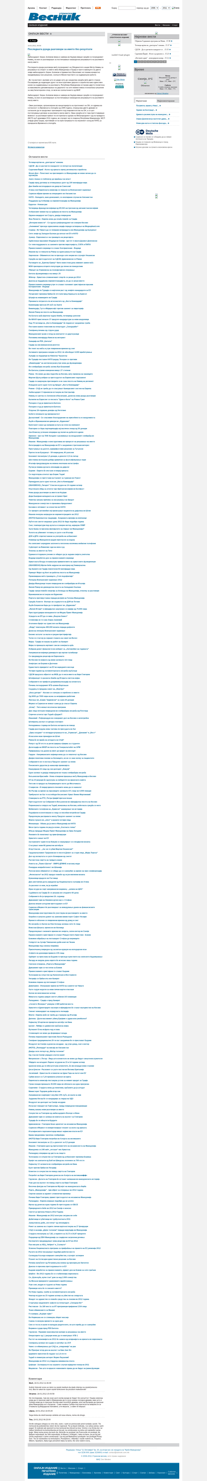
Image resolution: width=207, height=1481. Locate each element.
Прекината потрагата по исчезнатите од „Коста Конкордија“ (55, 301)
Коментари (108, 1473)
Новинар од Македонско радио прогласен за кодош (52, 540)
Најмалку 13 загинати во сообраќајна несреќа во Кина (53, 1164)
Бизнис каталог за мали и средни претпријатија (50, 634)
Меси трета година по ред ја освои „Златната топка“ (52, 827)
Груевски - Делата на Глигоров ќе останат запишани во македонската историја (64, 1179)
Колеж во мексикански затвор (42, 993)
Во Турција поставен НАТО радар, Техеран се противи (53, 359)
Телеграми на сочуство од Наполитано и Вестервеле (53, 975)
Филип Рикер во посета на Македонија (46, 312)
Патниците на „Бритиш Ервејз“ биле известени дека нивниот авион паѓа (61, 263)
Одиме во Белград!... (145, 110)
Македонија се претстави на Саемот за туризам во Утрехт (55, 478)
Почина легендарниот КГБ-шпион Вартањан (48, 685)
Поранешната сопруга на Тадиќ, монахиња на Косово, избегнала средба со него (65, 805)
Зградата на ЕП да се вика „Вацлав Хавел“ (48, 616)
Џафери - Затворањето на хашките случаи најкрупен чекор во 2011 (59, 1365)
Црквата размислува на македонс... (152, 114)
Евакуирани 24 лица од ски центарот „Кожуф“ (49, 769)
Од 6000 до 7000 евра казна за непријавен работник (52, 696)
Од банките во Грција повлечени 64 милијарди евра (52, 569)
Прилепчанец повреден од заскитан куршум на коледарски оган (58, 949)
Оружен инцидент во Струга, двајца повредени (50, 215)
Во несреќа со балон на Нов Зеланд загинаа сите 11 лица (54, 924)
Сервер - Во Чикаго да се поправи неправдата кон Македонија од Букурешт (63, 230)
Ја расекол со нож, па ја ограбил (43, 885)
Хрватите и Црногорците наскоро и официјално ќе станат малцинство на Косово (65, 1008)
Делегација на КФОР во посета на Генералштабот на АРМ (54, 747)
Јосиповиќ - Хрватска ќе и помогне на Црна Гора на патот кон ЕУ (57, 1073)
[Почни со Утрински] (119, 76)
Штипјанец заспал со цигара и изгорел (46, 722)
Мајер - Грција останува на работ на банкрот (48, 642)
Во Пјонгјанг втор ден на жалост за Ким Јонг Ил (50, 1350)
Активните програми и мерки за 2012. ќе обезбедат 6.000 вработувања (60, 352)
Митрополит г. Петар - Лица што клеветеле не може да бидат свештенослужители (65, 1059)
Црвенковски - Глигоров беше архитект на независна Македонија (58, 1124)
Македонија (75, 1473)
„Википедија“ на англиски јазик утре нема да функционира (55, 363)
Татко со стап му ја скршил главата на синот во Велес (53, 638)
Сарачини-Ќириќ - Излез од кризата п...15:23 (152, 54)
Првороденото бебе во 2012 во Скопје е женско (50, 1208)
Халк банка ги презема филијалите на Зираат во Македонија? (56, 529)
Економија (86, 1473)
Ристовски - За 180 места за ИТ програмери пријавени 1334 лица (58, 1306)
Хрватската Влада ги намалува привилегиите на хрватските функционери (62, 562)
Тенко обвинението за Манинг (42, 1310)
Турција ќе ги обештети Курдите (43, 1120)
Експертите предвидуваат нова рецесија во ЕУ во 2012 (53, 1241)
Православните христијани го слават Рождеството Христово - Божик (60, 935)
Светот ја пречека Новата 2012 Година (46, 1212)
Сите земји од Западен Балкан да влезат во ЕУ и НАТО (53, 234)
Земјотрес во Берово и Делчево (43, 664)
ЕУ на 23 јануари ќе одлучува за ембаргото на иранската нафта (57, 780)
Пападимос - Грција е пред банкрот (44, 1000)
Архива (31, 8)
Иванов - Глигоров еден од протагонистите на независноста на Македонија (62, 1146)
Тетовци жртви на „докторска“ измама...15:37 (152, 45)
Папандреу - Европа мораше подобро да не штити (51, 1201)
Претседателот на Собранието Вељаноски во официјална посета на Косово (63, 802)
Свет (118, 1473)
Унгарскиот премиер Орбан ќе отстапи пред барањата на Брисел (58, 294)
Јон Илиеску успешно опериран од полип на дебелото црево (56, 432)
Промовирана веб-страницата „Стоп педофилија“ (51, 576)
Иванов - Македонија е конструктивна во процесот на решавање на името (62, 442)
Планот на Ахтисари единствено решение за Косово (52, 1259)
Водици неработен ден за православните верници (51, 558)
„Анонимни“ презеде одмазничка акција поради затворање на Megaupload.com (64, 226)
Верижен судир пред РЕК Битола (43, 1328)
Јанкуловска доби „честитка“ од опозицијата (49, 1223)
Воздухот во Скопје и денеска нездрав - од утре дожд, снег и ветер (59, 1044)
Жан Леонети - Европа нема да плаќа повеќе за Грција (53, 219)
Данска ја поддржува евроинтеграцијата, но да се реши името (56, 281)
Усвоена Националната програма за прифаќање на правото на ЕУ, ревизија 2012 (65, 1248)
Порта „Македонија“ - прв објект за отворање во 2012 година (56, 1190)
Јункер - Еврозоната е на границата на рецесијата (51, 237)
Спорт (175, 25)
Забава (152, 1473)
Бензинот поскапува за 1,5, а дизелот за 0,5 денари (52, 1142)
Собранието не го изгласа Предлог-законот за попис (52, 762)
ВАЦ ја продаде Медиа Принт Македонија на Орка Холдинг (55, 831)
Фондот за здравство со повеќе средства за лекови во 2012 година (59, 1299)
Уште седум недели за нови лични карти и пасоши (51, 989)
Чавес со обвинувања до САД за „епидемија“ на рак (52, 1346)
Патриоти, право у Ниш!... (147, 106)
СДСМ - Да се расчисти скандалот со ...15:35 (152, 50)
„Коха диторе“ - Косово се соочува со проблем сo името (54, 693)
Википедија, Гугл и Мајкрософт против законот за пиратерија (56, 308)
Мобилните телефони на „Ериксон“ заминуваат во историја (55, 809)
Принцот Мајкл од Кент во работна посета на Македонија (54, 573)
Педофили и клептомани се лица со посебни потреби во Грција (57, 813)
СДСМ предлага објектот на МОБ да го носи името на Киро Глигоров (59, 674)
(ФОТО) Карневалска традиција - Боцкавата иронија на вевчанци (58, 518)
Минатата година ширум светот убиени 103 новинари (52, 997)
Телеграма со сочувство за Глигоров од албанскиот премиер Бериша (60, 1157)
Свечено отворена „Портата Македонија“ (47, 964)
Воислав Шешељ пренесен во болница (46, 928)
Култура (126, 1473)
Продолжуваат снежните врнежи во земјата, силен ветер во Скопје (59, 931)
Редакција (56, 8)
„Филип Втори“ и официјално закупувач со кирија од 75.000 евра (58, 609)
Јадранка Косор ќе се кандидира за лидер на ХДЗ (51, 1099)
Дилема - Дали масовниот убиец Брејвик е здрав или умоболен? (58, 1019)
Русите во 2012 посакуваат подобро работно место (52, 1252)
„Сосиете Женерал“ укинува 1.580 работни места (51, 1004)
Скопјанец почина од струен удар (44, 330)
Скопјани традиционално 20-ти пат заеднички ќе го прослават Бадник (60, 1040)
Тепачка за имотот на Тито (40, 551)
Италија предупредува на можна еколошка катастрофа (54, 463)
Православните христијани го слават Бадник (49, 971)
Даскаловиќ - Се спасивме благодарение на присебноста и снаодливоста (62, 418)
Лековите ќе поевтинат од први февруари (47, 835)
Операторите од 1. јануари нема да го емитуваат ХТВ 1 (53, 1336)
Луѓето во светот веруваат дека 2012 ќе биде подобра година (56, 522)
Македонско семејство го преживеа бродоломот (50, 503)
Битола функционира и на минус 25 (45, 274)
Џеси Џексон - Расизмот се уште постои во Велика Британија (56, 1069)
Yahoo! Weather (163, 93)
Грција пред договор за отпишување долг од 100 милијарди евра (58, 183)
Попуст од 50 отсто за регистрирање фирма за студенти (54, 744)
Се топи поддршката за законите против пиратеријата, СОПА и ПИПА (60, 244)
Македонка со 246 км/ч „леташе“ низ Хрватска (49, 1150)
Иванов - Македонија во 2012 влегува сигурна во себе (53, 1215)
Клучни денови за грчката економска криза (154, 147)
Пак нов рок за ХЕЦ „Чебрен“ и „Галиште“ (47, 1245)
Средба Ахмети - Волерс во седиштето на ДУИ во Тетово (54, 602)
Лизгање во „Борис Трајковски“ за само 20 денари (51, 700)
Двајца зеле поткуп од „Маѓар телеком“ (46, 1051)
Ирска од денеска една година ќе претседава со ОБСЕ (53, 1205)
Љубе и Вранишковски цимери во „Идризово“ (49, 421)
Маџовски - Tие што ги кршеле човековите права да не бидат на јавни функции (64, 1368)
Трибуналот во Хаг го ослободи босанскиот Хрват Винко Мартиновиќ (59, 794)
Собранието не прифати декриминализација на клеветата (55, 682)
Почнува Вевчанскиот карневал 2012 (45, 580)
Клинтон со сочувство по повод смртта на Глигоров (52, 1171)
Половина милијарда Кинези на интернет (47, 338)
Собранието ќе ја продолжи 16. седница (46, 896)
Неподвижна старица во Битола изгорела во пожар (52, 725)
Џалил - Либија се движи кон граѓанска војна (49, 1026)
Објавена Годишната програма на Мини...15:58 (152, 41)
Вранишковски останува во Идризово (45, 594)
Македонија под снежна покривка (44, 946)
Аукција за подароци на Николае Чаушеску (48, 356)
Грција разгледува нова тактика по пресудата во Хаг (52, 729)
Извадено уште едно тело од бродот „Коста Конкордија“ (54, 385)
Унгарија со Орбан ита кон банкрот (44, 979)
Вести (157, 25)
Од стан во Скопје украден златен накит (47, 1055)
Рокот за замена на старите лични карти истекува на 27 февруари (58, 1226)
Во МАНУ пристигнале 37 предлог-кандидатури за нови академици (59, 319)
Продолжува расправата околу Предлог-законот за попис (55, 816)
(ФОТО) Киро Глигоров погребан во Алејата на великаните (55, 1139)
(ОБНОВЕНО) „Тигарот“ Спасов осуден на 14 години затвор (55, 485)
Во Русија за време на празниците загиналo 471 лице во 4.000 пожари (60, 791)
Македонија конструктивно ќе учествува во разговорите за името (58, 913)
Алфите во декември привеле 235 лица (46, 953)
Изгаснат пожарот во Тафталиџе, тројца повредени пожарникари (58, 1106)
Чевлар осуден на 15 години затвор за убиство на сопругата (56, 1296)
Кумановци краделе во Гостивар (43, 878)
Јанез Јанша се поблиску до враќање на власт (50, 179)
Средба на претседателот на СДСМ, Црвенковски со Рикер (55, 259)
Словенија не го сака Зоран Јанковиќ (45, 620)
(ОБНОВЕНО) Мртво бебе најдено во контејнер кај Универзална (57, 565)
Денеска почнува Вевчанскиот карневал (47, 631)
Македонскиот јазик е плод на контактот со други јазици (54, 334)
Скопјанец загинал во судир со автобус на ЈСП (50, 1343)
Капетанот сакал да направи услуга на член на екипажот (54, 425)
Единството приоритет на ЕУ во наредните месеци (51, 667)
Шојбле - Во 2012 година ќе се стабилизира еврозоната (53, 1274)
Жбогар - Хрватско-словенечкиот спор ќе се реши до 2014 (55, 277)
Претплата (86, 8)
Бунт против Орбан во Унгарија (42, 1168)
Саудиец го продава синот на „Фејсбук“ (46, 689)
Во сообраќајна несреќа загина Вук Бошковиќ (49, 367)
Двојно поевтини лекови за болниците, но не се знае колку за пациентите (61, 758)
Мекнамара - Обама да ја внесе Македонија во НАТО (52, 824)
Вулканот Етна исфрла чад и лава (44, 1029)
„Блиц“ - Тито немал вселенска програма (47, 707)
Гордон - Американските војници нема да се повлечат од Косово (58, 754)
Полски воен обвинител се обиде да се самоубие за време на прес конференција (65, 871)
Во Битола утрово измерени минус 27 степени (49, 370)
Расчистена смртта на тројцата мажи (45, 860)
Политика (63, 1473)
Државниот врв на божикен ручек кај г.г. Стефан (50, 900)
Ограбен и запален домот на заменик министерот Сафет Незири (58, 917)
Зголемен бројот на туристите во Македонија (49, 623)
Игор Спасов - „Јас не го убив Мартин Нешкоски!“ (51, 849)
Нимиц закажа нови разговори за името (46, 1110)
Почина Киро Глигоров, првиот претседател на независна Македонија (60, 1197)
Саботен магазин (172, 1473)
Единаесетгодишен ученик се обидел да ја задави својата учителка (59, 554)
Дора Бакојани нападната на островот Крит (48, 496)
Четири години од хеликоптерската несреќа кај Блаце (53, 671)
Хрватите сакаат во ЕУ (39, 838)
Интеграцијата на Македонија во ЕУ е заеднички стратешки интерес (59, 445)
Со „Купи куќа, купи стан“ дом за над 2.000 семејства (53, 1277)
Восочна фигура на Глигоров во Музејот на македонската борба (57, 1186)
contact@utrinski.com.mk (119, 1452)
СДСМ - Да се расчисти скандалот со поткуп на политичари (55, 166)
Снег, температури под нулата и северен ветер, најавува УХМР (57, 525)
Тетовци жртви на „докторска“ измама (46, 162)
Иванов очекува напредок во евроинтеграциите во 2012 (54, 514)
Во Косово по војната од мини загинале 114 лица (50, 660)
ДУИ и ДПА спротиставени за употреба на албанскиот (53, 536)
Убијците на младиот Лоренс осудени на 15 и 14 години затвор (57, 1062)
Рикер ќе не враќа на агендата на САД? (46, 740)
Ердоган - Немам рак (38, 204)
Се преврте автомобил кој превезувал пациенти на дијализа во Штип (60, 511)
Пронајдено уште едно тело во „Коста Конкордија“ (51, 482)
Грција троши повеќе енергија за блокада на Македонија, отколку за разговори (64, 591)
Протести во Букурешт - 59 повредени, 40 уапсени (51, 452)
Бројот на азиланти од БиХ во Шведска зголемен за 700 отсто (56, 1160)
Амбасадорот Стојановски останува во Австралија (52, 392)
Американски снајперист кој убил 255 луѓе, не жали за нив (55, 1095)
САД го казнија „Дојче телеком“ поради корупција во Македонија (58, 1230)
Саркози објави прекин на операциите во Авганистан (52, 194)
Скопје (143, 1473)
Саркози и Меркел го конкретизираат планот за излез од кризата (58, 1128)
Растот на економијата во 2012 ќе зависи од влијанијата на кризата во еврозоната (65, 1339)
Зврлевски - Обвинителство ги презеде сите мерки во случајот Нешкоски (62, 255)
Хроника (97, 1473)
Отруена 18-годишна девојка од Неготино (47, 410)
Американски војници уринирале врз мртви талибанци (53, 653)
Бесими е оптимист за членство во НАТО (47, 507)
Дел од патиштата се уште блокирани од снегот (50, 856)
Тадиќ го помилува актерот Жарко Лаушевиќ (49, 1357)
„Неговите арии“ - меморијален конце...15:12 (152, 58)
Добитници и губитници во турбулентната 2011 (49, 1219)
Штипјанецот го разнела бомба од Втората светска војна (54, 678)
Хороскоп (161, 1473)
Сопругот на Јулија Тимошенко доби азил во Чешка (52, 942)
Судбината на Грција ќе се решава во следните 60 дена (54, 893)
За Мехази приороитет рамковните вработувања (50, 1281)
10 (164, 62)
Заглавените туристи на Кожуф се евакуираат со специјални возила (59, 842)
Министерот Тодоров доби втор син (44, 1091)
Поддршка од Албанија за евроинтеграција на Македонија (55, 201)
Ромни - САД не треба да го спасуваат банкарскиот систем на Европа (60, 388)
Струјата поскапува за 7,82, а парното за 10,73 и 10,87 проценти (57, 1234)
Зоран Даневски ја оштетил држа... (151, 119)
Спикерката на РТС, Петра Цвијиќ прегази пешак (50, 798)
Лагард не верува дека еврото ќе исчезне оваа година (53, 960)
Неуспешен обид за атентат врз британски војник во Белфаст (56, 489)
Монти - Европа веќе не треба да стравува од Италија (53, 1015)
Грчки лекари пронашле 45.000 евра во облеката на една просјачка (59, 1084)
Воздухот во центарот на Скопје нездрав (47, 1102)
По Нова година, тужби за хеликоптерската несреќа (52, 1292)
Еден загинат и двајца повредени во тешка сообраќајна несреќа (57, 773)
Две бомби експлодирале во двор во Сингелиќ (50, 186)
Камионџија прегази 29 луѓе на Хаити (45, 305)
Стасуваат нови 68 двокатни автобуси (46, 845)
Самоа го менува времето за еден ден (46, 1321)
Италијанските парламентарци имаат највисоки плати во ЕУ (56, 1131)
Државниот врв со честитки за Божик (45, 968)
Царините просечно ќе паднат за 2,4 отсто (47, 1354)
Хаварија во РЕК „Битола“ (40, 341)
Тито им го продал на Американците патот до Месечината (55, 784)
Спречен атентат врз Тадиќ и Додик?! (45, 714)
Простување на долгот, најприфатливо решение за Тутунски (56, 449)
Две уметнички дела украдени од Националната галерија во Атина (59, 882)
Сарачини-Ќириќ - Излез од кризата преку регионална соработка (58, 170)
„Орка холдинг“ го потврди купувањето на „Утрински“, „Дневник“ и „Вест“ (62, 733)
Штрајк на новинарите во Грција (43, 298)
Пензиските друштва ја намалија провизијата (49, 765)
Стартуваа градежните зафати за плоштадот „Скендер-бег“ (56, 1303)
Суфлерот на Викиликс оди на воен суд (47, 547)
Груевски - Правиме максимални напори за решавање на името (57, 1332)
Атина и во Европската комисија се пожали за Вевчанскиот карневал (60, 190)
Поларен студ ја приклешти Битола (45, 403)
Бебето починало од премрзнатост (44, 414)
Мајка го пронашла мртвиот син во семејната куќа (51, 645)
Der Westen (106, 1459)
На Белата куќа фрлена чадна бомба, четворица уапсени (54, 316)
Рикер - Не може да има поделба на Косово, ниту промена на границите (61, 374)
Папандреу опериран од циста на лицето (47, 1153)
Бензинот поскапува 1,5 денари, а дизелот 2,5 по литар (53, 456)
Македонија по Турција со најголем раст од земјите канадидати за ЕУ (60, 290)
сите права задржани (116, 1456)
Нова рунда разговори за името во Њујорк (48, 492)
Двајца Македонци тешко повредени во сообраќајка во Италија (57, 583)
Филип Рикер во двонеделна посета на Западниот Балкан (55, 587)
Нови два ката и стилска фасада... (151, 123)
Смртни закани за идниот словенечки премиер (49, 1194)
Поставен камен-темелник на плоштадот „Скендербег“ (53, 327)
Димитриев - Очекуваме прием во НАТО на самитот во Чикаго (56, 986)
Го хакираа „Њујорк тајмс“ (40, 1314)
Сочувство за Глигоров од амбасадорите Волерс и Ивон (54, 1113)
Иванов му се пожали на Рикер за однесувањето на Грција (55, 252)
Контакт (43, 8)
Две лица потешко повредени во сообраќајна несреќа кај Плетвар (58, 711)
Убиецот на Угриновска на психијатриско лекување (52, 270)
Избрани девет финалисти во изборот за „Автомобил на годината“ (59, 649)
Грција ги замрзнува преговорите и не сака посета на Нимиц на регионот (61, 381)
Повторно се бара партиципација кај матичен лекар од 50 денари (58, 429)
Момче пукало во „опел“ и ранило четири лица (50, 820)
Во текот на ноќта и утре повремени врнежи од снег (52, 348)
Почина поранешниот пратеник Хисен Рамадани (50, 1037)
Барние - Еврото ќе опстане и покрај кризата (48, 471)
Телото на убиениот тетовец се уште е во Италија (51, 533)
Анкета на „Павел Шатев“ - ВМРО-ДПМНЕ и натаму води (54, 864)
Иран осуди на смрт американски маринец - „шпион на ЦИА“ (56, 889)
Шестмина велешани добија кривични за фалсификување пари (57, 460)
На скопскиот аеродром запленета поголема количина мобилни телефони (62, 543)
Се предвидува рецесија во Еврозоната (46, 656)
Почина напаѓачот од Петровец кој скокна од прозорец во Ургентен (59, 1263)
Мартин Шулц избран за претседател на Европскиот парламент (57, 378)
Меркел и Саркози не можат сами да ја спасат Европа (53, 704)
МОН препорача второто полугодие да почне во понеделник (56, 266)
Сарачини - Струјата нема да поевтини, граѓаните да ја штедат (57, 1088)
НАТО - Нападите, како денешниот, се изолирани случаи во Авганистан (61, 197)
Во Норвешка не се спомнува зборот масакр (48, 1317)
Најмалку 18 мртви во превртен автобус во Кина (50, 1022)
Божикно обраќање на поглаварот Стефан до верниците (54, 939)
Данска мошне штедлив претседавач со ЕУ (48, 904)
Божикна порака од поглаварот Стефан (46, 982)
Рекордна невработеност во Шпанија (45, 867)
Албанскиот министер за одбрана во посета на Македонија (55, 212)
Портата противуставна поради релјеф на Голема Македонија (57, 598)
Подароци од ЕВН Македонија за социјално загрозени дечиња (57, 1237)
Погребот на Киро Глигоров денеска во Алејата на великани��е (58, 1175)
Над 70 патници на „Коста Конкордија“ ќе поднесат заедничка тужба (59, 323)
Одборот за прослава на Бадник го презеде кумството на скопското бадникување (65, 957)
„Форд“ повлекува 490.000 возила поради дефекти (52, 627)
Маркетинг (71, 8)
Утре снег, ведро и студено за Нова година (48, 1285)
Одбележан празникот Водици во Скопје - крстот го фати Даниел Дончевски (63, 241)
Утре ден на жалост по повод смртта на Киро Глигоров (53, 1183)
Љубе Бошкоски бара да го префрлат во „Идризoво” (52, 605)
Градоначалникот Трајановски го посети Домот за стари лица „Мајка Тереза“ (63, 853)
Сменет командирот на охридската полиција (49, 1011)
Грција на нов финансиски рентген (44, 345)
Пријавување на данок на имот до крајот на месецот (52, 751)
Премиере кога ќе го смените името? (45, 1288)
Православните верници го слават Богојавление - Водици (55, 248)
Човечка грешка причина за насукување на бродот (51, 500)
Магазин (166, 25)
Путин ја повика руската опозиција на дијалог (49, 467)
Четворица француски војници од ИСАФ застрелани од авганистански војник (63, 208)
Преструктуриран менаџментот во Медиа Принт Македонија (56, 613)
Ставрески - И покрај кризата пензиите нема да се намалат (55, 787)
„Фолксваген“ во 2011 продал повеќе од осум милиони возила (57, 875)
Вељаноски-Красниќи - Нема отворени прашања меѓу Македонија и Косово (62, 776)
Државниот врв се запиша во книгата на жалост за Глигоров (56, 1117)
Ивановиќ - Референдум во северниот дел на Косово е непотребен (59, 718)
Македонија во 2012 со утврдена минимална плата (51, 1361)
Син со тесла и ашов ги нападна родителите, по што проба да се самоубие (62, 1325)
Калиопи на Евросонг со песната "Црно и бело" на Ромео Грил (57, 399)
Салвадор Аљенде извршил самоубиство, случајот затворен (56, 1256)
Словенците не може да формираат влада (48, 1033)
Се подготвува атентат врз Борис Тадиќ (47, 474)
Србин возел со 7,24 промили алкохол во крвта (50, 1077)
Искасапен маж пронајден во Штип (44, 736)
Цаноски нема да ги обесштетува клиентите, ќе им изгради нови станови (61, 1066)
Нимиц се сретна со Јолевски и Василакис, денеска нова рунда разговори (62, 396)
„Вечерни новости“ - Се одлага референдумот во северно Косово (58, 223)
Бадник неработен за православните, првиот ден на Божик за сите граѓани (62, 1270)
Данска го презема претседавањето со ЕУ (48, 1266)
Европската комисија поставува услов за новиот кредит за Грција (58, 1080)
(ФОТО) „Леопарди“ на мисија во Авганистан (49, 1048)
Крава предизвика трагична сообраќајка (47, 1135)
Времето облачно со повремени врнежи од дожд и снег (53, 920)
